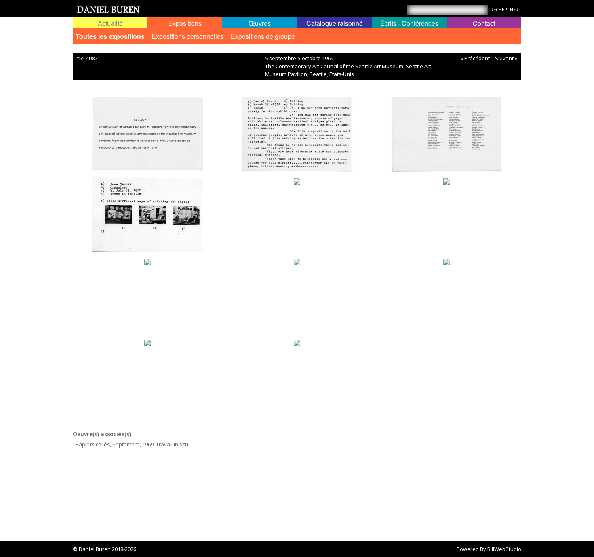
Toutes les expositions (110, 36)
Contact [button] (484, 23)
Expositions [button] (185, 23)
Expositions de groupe (263, 36)
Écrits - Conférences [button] (409, 23)
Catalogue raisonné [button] (334, 23)
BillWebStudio (504, 549)
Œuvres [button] (260, 23)
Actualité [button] (110, 23)
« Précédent (475, 58)
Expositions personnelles (188, 36)
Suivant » (506, 58)
